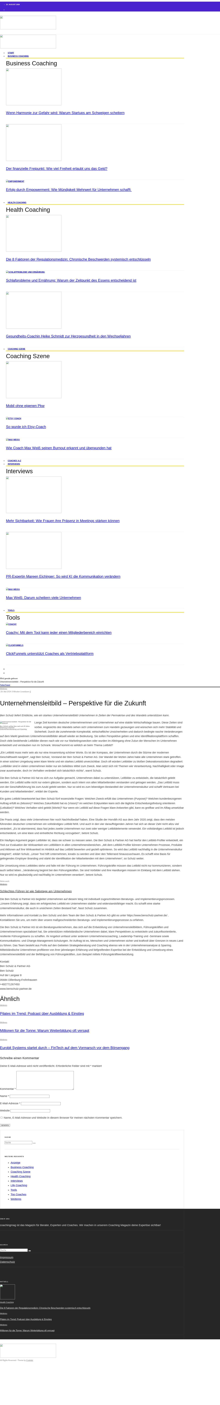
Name (4, 1096)
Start (9, 1372)
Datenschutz (7, 1261)
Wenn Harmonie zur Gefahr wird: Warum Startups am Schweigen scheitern (65, 113)
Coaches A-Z (14, 1390)
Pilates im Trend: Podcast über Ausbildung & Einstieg (42, 1013)
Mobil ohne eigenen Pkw (25, 406)
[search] (34, 1143)
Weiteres (3, 689)
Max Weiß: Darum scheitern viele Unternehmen (43, 598)
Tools (11, 610)
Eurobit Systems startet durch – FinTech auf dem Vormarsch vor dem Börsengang (64, 1048)
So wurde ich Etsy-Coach (26, 427)
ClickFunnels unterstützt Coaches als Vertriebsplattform (50, 654)
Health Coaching (17, 202)
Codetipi (29, 1360)
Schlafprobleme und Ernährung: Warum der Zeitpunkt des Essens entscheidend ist (71, 280)
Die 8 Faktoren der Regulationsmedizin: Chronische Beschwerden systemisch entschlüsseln (78, 259)
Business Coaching (18, 56)
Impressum (6, 1257)
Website (5, 1110)
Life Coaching (19, 1185)
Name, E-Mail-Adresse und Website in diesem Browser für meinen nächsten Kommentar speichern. (63, 1117)
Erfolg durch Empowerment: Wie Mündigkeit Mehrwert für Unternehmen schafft (69, 190)
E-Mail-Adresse (10, 1103)
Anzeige (15, 1162)
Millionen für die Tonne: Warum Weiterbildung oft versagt (44, 1030)
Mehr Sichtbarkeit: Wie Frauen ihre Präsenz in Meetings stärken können (63, 521)
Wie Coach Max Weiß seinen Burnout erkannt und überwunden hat (58, 448)
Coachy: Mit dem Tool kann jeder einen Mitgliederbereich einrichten (58, 632)
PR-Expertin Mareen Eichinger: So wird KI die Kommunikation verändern (63, 576)
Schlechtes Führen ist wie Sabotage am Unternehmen (36, 891)
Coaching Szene (16, 349)
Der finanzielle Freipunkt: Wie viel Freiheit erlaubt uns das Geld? (56, 169)
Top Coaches (18, 1194)
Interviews (14, 464)
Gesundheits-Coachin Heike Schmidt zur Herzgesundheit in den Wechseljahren (68, 336)
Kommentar (8, 1088)
